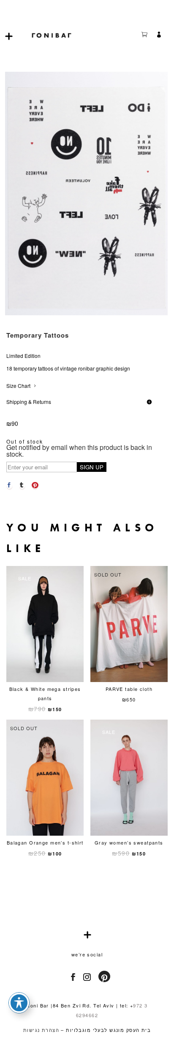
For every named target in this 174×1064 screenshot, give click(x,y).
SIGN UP (91, 467)
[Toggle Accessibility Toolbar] (19, 1003)
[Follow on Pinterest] (103, 977)
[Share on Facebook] (9, 484)
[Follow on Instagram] (84, 977)
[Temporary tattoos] (86, 313)
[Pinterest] (35, 484)
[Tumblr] (22, 484)
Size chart (18, 385)
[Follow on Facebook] (70, 977)
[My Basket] (148, 35)
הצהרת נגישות (41, 1029)
